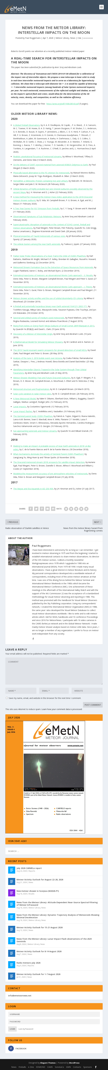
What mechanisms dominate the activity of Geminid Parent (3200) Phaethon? (48, 454)
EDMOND (40, 1067)
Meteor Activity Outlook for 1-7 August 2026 (38, 974)
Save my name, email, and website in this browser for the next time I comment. (45, 698)
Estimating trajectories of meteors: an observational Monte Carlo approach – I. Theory (52, 286)
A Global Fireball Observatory (26, 125)
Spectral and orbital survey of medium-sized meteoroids (38, 317)
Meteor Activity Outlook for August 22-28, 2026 (40, 879)
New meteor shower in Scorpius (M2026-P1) (38, 891)
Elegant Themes (48, 1063)
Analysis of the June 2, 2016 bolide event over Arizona (37, 358)
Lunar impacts (19, 406)
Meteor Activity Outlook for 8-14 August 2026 (39, 951)
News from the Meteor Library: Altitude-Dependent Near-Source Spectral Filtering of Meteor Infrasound (57, 903)
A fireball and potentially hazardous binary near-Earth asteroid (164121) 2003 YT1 (50, 306)
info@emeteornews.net (19, 995)
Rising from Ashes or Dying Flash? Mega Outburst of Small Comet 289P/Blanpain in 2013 (53, 325)
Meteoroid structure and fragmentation (31, 389)
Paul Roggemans (33, 38)
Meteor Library (62, 38)
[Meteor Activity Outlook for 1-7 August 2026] (11, 976)
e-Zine (31, 1067)
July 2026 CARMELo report (29, 868)
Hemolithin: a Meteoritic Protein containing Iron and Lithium (40, 181)
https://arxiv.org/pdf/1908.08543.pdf (62, 103)
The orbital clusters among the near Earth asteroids (36, 244)
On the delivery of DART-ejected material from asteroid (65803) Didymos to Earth (50, 164)
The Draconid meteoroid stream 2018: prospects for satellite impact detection (49, 462)
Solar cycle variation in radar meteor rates (32, 393)
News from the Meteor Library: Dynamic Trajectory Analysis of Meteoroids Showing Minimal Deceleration (58, 916)
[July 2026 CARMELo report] (11, 870)
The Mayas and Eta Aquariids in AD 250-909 (33, 488)
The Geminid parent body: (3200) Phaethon (32, 416)
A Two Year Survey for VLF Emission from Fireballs (36, 208)
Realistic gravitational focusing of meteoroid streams (37, 156)
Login (12, 1029)
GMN (68, 1067)
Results (31, 894)
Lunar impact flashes (22, 411)
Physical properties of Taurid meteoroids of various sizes (39, 236)
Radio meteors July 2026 (28, 962)
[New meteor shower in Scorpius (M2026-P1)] (11, 892)
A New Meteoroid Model (24, 398)
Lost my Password (26, 1029)
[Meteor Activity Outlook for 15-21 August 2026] (11, 929)
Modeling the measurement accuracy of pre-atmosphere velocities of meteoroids (50, 473)
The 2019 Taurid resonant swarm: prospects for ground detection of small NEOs (50, 350)
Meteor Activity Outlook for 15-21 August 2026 (40, 927)
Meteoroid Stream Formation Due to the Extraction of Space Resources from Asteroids (53, 267)
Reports (32, 871)
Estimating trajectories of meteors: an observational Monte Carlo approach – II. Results (53, 275)
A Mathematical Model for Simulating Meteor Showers (38, 342)
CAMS (50, 1067)
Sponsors (87, 1067)
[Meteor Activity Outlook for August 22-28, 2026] (11, 881)
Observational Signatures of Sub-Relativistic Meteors (37, 216)
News (72, 38)
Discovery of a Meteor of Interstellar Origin (32, 334)
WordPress (74, 1063)
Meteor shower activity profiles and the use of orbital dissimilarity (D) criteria (48, 298)
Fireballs (22, 1067)
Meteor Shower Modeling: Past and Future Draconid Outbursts (41, 377)
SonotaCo (59, 1067)
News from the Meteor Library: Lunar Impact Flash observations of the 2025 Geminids (54, 940)
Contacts (77, 1067)
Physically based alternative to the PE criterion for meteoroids (41, 172)
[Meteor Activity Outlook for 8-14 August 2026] (11, 953)
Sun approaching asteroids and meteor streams (35, 431)
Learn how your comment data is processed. (61, 709)
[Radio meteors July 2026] (11, 964)
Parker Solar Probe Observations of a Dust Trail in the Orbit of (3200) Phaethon (49, 256)
